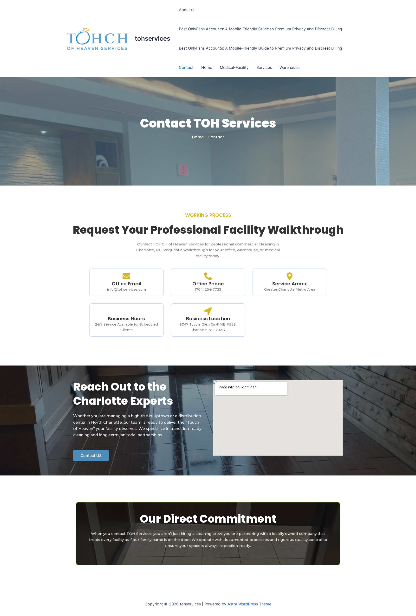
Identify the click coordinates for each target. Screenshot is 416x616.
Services (264, 67)
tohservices (152, 38)
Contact (186, 67)
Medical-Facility (234, 67)
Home (206, 67)
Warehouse (289, 67)
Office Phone (208, 283)
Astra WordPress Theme (249, 604)
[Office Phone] (208, 276)
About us (187, 9)
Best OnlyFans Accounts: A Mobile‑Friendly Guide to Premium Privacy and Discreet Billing (260, 28)
